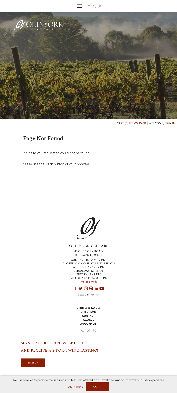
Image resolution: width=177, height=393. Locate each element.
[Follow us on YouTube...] (101, 288)
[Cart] (88, 6)
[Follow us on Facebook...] (75, 288)
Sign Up (33, 363)
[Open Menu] (79, 6)
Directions (88, 311)
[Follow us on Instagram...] (86, 288)
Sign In (170, 123)
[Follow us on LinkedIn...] (96, 288)
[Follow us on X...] (80, 288)
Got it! (97, 387)
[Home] (39, 25)
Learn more (75, 387)
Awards (88, 319)
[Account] (94, 6)
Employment (89, 323)
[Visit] (99, 6)
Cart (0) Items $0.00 (131, 123)
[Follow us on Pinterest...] (91, 288)
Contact (88, 315)
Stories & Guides (88, 307)
